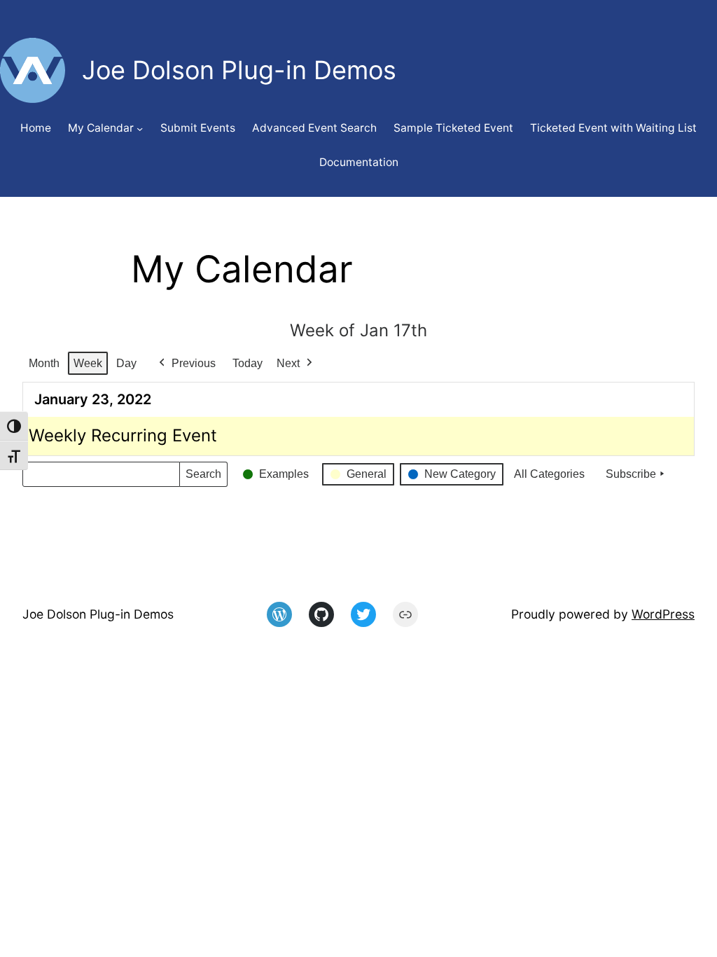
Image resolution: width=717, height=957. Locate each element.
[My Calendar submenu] (140, 128)
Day (126, 363)
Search (203, 477)
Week (88, 363)
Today (247, 363)
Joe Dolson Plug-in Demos (98, 614)
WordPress (663, 614)
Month (44, 363)
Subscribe (631, 474)
